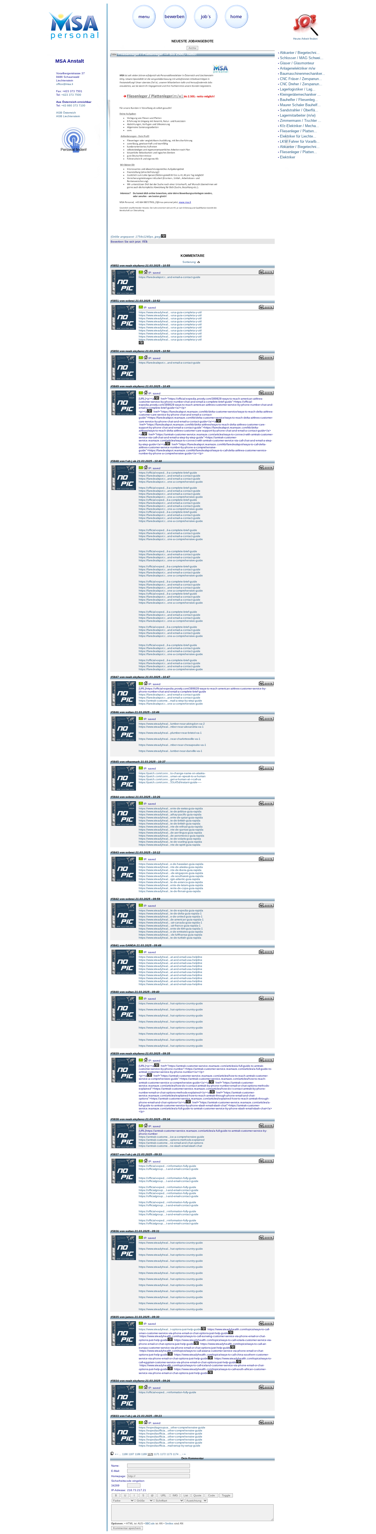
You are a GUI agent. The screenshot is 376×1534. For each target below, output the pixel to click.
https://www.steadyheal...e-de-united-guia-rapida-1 (171, 916)
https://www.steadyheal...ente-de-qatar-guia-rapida (171, 817)
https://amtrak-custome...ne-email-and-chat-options (171, 1142)
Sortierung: (189, 261)
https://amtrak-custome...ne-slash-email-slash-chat (170, 1145)
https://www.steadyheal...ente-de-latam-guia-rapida (171, 885)
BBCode (150, 1523)
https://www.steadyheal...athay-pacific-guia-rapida (170, 814)
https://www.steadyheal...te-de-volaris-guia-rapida (170, 838)
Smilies (169, 1523)
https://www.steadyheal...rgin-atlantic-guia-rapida (169, 879)
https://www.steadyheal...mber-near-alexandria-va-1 (171, 726)
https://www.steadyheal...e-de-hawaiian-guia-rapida (171, 863)
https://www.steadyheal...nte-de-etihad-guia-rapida (171, 826)
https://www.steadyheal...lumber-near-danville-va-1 (170, 750)
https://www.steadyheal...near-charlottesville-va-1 (169, 738)
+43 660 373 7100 (73, 105)
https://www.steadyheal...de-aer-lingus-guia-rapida (170, 832)
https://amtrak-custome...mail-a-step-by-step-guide (170, 700)
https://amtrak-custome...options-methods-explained (172, 1139)
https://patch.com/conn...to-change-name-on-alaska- (172, 773)
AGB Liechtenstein (68, 116)
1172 (163, 1454)
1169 (144, 1454)
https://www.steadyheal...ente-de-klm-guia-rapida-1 (171, 928)
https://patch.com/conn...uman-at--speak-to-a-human (172, 776)
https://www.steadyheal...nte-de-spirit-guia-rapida (169, 844)
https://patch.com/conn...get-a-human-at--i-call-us (170, 779)
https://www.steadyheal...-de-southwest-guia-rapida (171, 876)
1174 (175, 1454)
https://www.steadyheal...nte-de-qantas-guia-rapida (171, 829)
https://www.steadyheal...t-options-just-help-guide (170, 1329)
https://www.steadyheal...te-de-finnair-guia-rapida (170, 891)
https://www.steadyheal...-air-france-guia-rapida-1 (170, 925)
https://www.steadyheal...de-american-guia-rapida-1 (171, 919)
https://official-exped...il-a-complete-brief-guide (168, 472)
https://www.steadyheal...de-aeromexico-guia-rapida (171, 835)
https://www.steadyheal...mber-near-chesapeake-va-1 (172, 744)
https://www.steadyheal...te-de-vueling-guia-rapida (170, 841)
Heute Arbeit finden (305, 38)
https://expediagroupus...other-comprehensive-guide (172, 1427)
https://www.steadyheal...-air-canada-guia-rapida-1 (170, 922)
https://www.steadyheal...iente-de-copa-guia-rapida (171, 888)
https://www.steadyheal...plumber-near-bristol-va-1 (170, 732)
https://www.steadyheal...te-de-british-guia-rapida (169, 820)
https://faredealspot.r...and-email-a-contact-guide (169, 277)
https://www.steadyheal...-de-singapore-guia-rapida (171, 873)
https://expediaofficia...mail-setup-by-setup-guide (169, 1445)
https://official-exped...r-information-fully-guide (167, 1165)
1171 (156, 1454)
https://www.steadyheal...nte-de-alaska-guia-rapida (171, 866)
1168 (137, 1454)
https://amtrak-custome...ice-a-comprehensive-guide (171, 1136)
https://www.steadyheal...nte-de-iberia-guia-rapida (170, 870)
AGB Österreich (66, 112)
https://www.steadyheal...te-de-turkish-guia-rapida (170, 937)
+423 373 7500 (71, 94)
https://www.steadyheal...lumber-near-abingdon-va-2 (172, 723)
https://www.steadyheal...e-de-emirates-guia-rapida (171, 931)
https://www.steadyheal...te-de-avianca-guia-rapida (171, 882)
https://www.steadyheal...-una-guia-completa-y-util (170, 312)
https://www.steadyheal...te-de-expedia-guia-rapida (171, 910)
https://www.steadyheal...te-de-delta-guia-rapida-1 (170, 913)
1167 (131, 1454)
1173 (169, 1454)
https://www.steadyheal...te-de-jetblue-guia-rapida (170, 811)
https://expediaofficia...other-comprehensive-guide (170, 1430)
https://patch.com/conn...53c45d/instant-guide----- (170, 782)
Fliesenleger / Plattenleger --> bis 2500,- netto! (157, 54)
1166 (125, 1454)
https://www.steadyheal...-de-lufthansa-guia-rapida (170, 934)
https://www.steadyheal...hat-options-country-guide (171, 1003)
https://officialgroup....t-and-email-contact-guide (168, 1168)
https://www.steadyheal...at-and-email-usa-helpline (170, 956)
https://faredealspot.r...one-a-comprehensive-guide (171, 481)
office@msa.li (64, 84)
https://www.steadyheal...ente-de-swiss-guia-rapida (171, 808)
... (120, 1454)
